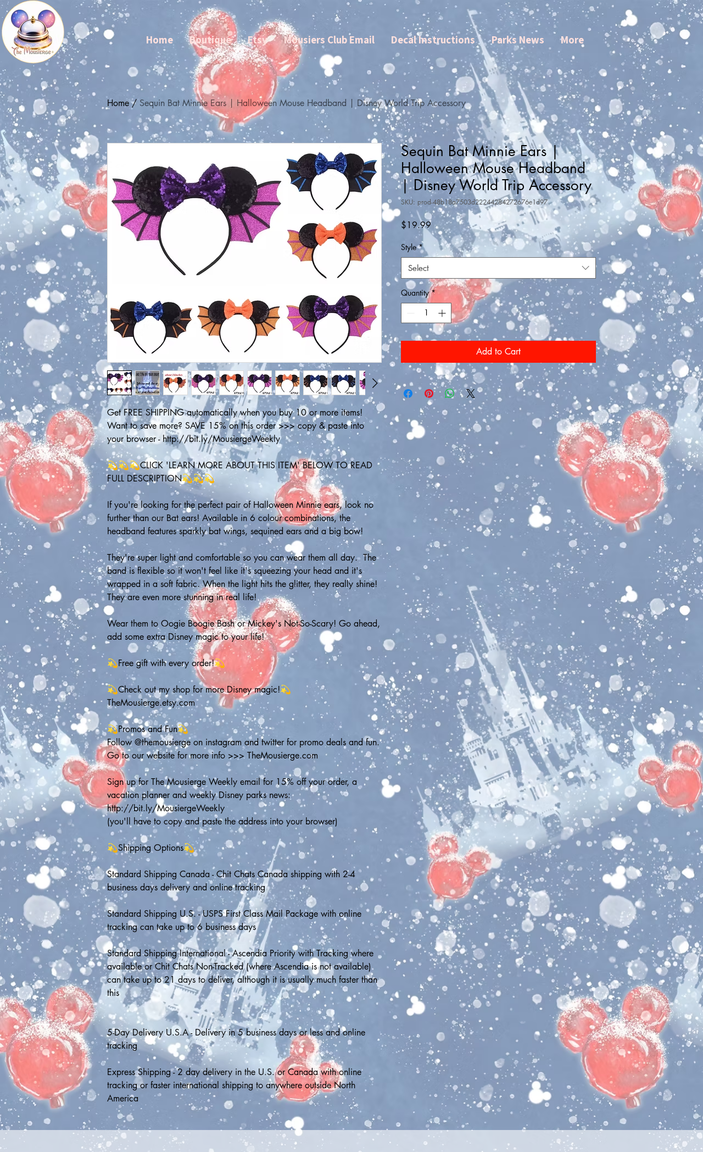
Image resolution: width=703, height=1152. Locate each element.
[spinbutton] (426, 313)
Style (412, 247)
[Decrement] (409, 313)
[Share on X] (470, 393)
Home (118, 103)
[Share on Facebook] (408, 393)
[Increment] (443, 313)
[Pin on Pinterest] (429, 393)
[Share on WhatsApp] (449, 393)
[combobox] (498, 268)
